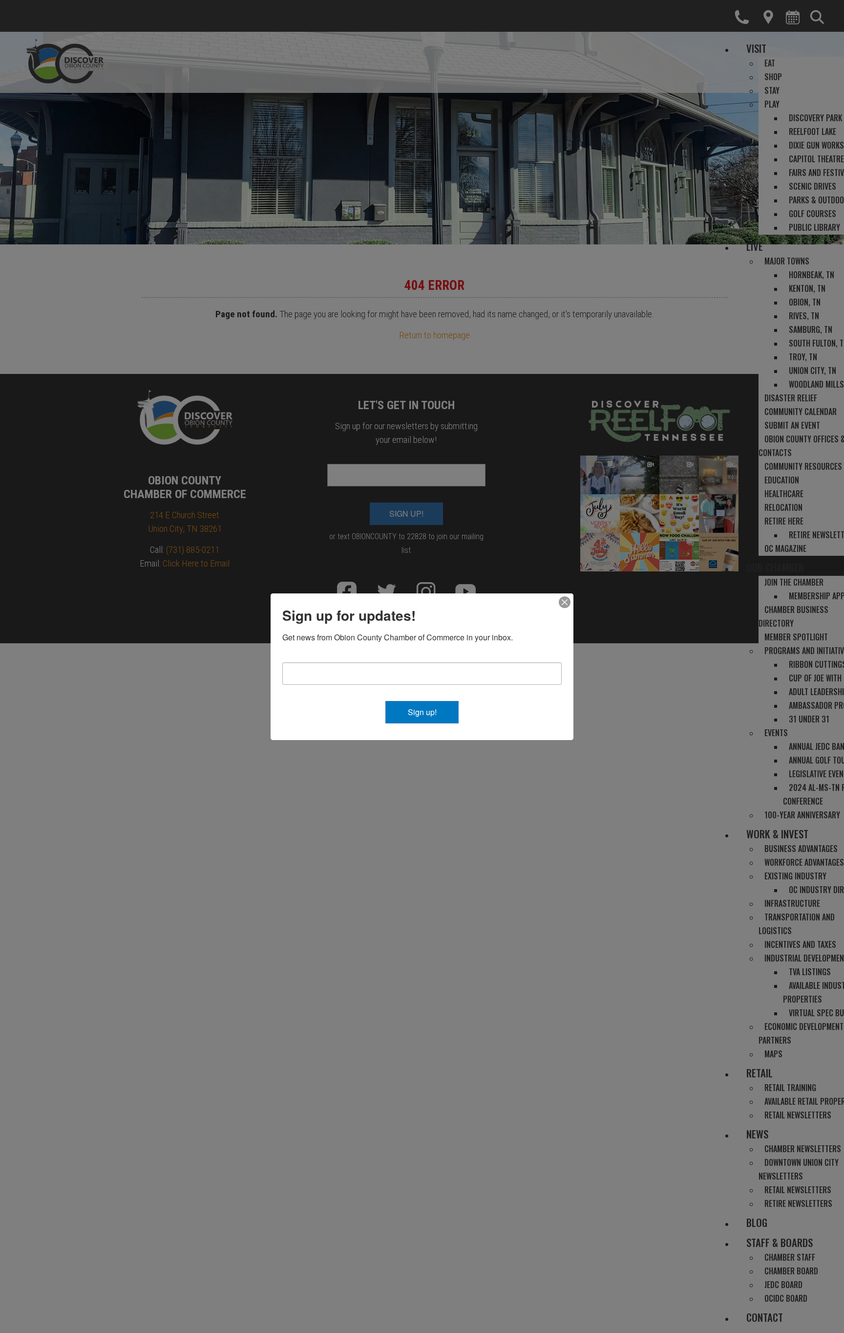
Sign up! (422, 712)
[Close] (564, 602)
